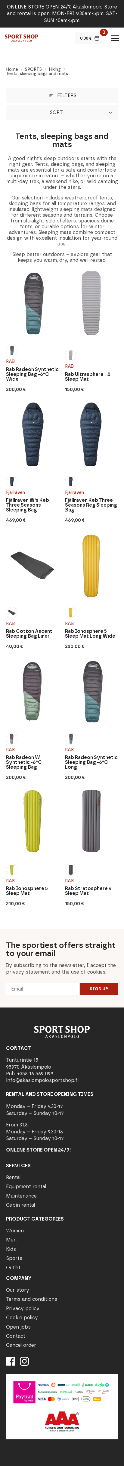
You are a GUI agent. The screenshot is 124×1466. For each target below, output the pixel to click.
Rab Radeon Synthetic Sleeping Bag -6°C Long (91, 762)
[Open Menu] (115, 38)
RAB (10, 361)
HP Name (6, 933)
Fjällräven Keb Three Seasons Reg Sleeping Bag (91, 505)
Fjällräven (15, 492)
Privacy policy (22, 1308)
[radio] (11, 350)
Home (12, 69)
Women (15, 1231)
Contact (15, 1336)
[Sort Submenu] (112, 112)
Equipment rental (26, 1186)
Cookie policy (22, 1317)
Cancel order (21, 1345)
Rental (13, 1177)
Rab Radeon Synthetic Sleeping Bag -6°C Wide (32, 374)
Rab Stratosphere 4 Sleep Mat (88, 891)
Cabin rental (20, 1205)
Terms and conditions (31, 1299)
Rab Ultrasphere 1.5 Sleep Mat (87, 377)
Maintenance (21, 1196)
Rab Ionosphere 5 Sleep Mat (27, 891)
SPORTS (33, 69)
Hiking (55, 69)
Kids (11, 1249)
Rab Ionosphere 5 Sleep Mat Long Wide (90, 634)
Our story (17, 1290)
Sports (14, 1258)
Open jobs (18, 1327)
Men (11, 1240)
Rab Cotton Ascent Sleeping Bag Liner (29, 634)
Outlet (13, 1267)
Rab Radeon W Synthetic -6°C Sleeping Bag (24, 762)
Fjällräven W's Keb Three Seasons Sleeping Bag (27, 505)
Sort (56, 112)
